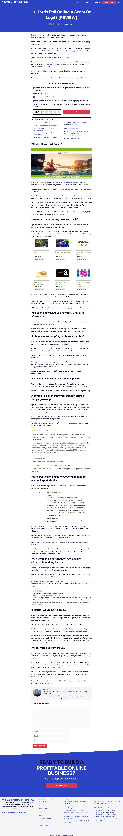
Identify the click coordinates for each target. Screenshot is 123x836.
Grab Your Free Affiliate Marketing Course (14, 812)
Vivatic (56, 51)
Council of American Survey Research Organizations (72, 189)
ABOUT (79, 2)
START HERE (109, 2)
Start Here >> (61, 785)
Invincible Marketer (44, 822)
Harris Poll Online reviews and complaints (47, 137)
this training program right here (55, 64)
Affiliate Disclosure (44, 812)
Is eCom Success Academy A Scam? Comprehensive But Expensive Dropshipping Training (76, 812)
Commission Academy (45, 818)
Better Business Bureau (71, 486)
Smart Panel (48, 51)
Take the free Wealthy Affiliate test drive (55, 696)
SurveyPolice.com (38, 583)
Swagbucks (68, 631)
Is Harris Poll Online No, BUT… (74, 136)
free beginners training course (53, 672)
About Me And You (44, 801)
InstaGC (66, 51)
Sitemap (41, 815)
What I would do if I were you (74, 138)
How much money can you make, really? (47, 125)
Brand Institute (81, 631)
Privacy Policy (43, 808)
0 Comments (69, 24)
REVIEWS (97, 2)
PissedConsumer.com (76, 423)
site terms (40, 542)
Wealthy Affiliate (43, 825)
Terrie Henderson (98, 801)
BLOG (87, 2)
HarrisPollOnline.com (39, 35)
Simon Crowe (47, 691)
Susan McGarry (98, 814)
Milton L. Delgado (99, 806)
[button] (119, 2)
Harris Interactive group (66, 182)
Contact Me (42, 805)
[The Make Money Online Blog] (15, 2)
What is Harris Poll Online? (43, 123)
